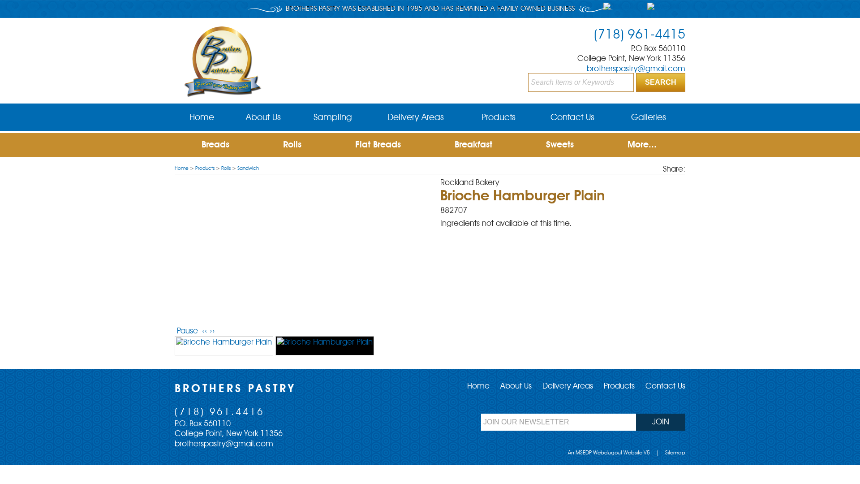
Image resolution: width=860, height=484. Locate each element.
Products (205, 168)
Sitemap (675, 453)
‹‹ (204, 331)
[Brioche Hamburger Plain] (224, 345)
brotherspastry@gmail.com (636, 69)
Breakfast (473, 145)
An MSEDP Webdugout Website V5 (609, 453)
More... (642, 145)
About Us (516, 386)
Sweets (560, 145)
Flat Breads (378, 145)
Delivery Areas (567, 386)
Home (182, 168)
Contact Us (665, 386)
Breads (215, 145)
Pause (187, 331)
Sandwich (248, 168)
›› (212, 331)
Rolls (292, 145)
